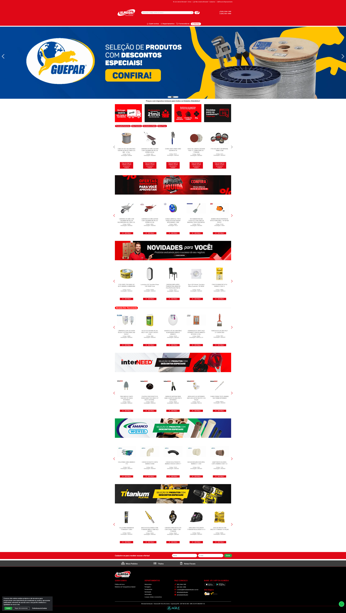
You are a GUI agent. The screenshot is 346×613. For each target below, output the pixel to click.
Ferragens (148, 587)
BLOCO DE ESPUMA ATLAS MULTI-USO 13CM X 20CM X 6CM (149, 332)
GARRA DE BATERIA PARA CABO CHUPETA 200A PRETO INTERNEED (173, 398)
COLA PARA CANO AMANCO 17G (126, 463)
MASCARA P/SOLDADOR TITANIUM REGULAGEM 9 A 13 (196, 528)
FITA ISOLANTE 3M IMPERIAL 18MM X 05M (126, 149)
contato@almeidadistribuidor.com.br (187, 589)
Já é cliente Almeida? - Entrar (183, 1)
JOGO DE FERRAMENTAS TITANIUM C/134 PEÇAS (196, 149)
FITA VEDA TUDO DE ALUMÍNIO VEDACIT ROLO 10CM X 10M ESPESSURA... (150, 150)
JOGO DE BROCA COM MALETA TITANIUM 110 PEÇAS (219, 528)
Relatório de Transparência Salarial (125, 587)
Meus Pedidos (131, 564)
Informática (148, 594)
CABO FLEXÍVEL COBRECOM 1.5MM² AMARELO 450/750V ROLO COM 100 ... (219, 150)
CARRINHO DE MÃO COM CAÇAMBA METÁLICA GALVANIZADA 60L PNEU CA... (126, 220)
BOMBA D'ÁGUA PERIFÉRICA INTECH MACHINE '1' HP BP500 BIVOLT (219, 220)
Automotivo (148, 584)
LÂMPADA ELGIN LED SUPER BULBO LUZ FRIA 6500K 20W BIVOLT (126, 332)
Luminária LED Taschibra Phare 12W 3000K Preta (150, 285)
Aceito (8, 608)
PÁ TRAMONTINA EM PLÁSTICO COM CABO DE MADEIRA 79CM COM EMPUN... (196, 220)
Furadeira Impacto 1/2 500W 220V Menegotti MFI (173, 149)
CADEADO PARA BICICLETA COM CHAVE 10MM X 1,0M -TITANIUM (173, 529)
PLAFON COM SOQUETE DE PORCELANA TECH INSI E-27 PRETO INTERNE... (149, 398)
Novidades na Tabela (149, 126)
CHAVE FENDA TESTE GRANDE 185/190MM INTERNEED (219, 397)
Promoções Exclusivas (123, 126)
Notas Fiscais (189, 564)
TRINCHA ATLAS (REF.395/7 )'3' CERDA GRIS (219, 331)
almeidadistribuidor (182, 592)
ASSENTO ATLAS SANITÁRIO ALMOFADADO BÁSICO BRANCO (173, 332)
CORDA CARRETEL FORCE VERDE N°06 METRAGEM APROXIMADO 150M (173, 220)
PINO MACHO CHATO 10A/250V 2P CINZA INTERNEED (126, 398)
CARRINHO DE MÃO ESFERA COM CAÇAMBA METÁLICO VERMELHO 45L (149, 220)
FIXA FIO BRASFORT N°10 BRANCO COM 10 (219, 285)
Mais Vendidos (136, 126)
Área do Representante (225, 1)
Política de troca (120, 584)
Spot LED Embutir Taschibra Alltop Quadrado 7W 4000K (196, 285)
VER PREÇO (127, 233)
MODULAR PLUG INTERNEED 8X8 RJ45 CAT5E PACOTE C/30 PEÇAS (196, 398)
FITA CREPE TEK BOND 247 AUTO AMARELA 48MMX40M (126, 285)
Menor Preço (162, 126)
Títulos (160, 564)
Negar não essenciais (21, 608)
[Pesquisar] (192, 12)
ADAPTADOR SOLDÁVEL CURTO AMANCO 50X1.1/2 (219, 463)
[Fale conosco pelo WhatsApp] (341, 604)
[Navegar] (3, 56)
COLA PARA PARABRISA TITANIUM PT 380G (126, 528)
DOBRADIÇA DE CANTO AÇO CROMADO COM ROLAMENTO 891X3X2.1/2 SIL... (196, 332)
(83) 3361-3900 (226, 13)
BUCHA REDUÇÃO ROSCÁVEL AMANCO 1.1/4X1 (196, 463)
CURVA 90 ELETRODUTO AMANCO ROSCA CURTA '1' (173, 463)
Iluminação (148, 592)
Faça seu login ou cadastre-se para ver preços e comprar (126, 165)
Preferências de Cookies (39, 608)
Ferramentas (148, 589)
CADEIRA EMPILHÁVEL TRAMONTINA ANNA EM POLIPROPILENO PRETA (173, 286)
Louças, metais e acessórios (153, 597)
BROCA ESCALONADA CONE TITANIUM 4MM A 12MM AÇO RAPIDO (149, 529)
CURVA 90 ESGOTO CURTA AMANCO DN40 (150, 463)
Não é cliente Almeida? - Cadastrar (205, 1)
